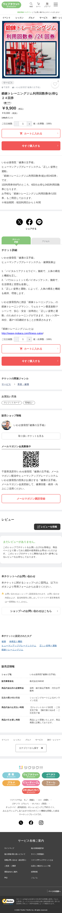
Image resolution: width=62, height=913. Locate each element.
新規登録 (20, 12)
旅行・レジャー (53, 740)
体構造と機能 (15, 641)
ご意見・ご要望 (10, 866)
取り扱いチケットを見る (31, 436)
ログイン (28, 12)
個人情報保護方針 (37, 848)
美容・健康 (23, 384)
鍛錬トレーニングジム (12, 650)
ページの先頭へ (54, 891)
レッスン (17, 740)
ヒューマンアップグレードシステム (19, 646)
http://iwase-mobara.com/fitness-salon (22, 333)
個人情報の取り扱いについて (14, 854)
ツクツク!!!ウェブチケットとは (42, 860)
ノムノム (34, 878)
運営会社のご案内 (10, 872)
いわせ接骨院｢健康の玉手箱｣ (30, 425)
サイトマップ (9, 848)
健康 (4, 641)
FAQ (5, 878)
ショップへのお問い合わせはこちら (31, 610)
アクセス (46, 241)
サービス (6, 384)
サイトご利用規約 (37, 854)
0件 (8, 103)
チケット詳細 (16, 240)
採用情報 (34, 872)
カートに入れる (33, 133)
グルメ (28, 740)
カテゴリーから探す (31, 748)
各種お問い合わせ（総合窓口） (15, 860)
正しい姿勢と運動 (48, 646)
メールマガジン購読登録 (31, 498)
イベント (5, 740)
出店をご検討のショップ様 (40, 866)
